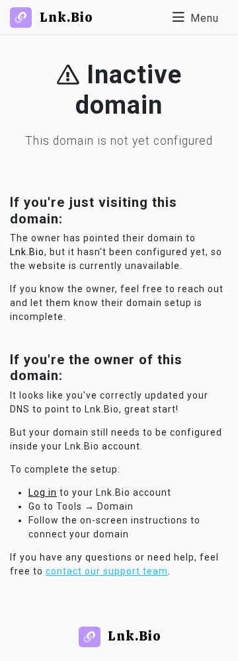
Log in (42, 492)
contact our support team (107, 571)
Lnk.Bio (27, 252)
